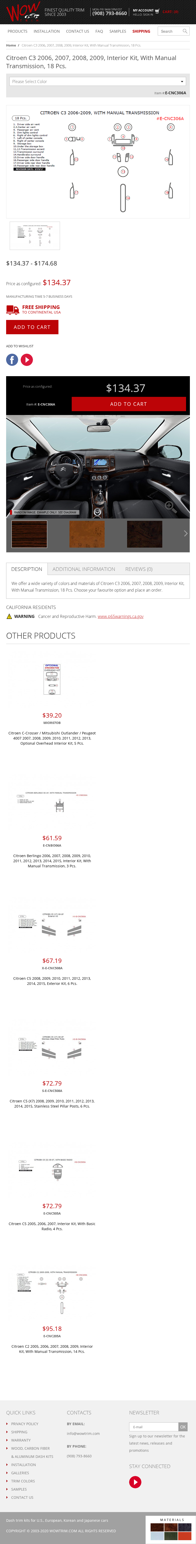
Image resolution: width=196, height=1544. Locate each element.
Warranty (21, 1440)
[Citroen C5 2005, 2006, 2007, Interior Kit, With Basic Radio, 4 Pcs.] (52, 1170)
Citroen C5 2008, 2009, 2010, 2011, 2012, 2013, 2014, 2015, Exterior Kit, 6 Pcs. (52, 981)
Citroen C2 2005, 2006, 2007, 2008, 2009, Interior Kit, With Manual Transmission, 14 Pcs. (52, 1349)
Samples (117, 31)
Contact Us (22, 1497)
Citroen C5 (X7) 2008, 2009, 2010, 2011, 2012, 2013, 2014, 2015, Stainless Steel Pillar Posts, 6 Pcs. (52, 1104)
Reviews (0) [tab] (138, 569)
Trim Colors (23, 1481)
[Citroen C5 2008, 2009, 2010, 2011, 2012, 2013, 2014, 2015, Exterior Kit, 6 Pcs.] (52, 925)
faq (99, 31)
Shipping (19, 1432)
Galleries (20, 1472)
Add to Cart (32, 327)
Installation (47, 31)
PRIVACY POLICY (24, 1423)
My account (143, 12)
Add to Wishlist (19, 346)
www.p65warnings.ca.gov (120, 616)
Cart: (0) (170, 11)
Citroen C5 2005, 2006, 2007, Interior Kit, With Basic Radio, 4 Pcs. (52, 1226)
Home (11, 45)
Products (17, 31)
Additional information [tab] (84, 569)
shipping (141, 31)
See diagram (67, 512)
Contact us (77, 31)
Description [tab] (26, 569)
